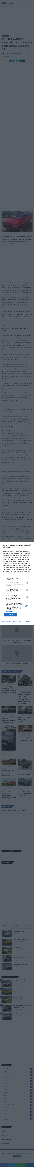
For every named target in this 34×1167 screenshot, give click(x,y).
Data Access (17, 621)
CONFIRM (10, 614)
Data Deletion (6, 621)
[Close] (30, 546)
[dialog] (17, 583)
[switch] (26, 583)
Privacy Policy (28, 621)
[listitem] (17, 579)
